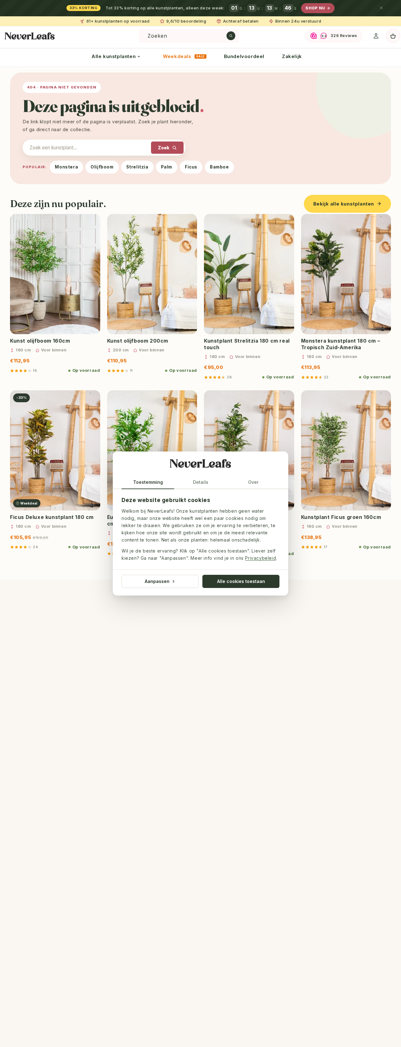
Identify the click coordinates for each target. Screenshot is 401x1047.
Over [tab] (253, 482)
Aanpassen (157, 581)
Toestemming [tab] (148, 482)
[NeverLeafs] (200, 465)
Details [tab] (200, 482)
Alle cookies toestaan (241, 581)
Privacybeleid (260, 558)
